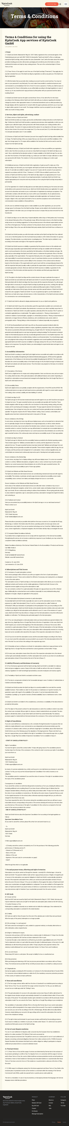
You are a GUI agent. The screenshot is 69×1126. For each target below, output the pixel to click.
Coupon (34, 1108)
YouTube (63, 1105)
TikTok (62, 1103)
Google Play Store (16, 736)
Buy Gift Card (35, 1105)
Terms (59, 1122)
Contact (51, 1103)
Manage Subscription (37, 1114)
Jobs (50, 1108)
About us (51, 1100)
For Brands (35, 1111)
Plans (33, 1100)
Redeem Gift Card (36, 1103)
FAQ (50, 1105)
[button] (60, 4)
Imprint (64, 1122)
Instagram (63, 1100)
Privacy (53, 1122)
